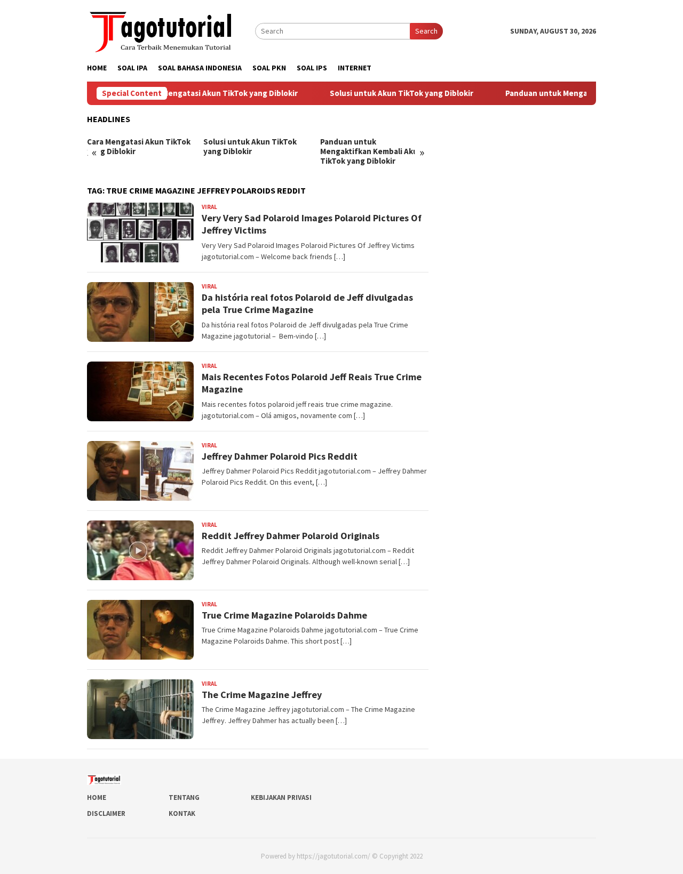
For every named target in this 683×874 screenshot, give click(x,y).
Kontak (182, 813)
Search (426, 31)
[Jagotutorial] (161, 30)
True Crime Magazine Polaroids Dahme (284, 615)
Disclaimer (106, 813)
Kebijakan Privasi (281, 797)
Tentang (184, 797)
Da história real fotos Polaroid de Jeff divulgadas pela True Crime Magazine (307, 303)
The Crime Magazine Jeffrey (262, 694)
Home (96, 797)
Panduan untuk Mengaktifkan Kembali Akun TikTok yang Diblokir (371, 151)
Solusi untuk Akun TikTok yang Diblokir (383, 93)
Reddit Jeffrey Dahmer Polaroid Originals (290, 536)
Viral (209, 207)
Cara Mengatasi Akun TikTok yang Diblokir (203, 93)
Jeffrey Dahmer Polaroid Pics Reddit (280, 456)
